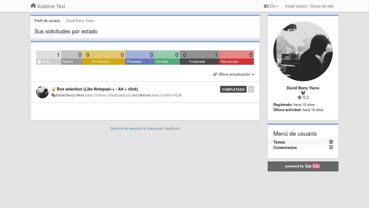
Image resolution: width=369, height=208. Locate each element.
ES (272, 6)
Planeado (134, 61)
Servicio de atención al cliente (134, 128)
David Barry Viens (70, 95)
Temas (279, 142)
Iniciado (162, 61)
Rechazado (229, 61)
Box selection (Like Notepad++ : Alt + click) (97, 89)
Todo (45, 61)
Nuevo (68, 61)
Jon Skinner (141, 95)
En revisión (101, 61)
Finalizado (197, 61)
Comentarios (285, 147)
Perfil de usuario (47, 20)
